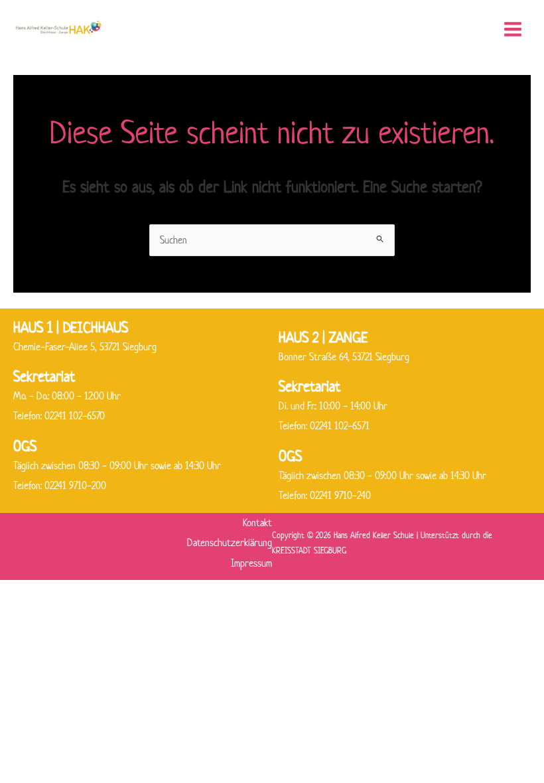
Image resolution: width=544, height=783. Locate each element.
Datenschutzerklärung (229, 542)
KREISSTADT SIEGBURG (309, 550)
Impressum (251, 563)
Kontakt (257, 523)
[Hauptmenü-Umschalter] (512, 29)
